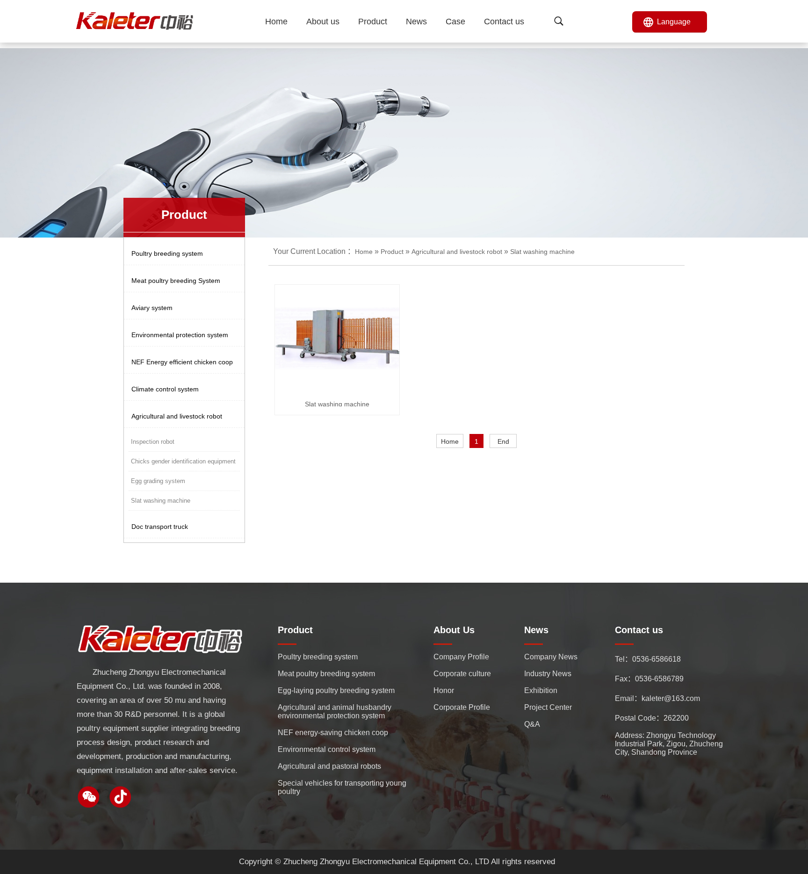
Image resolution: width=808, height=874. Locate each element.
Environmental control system (326, 749)
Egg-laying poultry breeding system (336, 690)
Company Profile (461, 657)
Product (372, 21)
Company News (550, 657)
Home (276, 21)
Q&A (532, 724)
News (416, 21)
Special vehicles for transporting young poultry (342, 787)
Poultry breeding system (318, 657)
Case (455, 21)
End (503, 441)
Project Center (548, 707)
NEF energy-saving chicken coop (333, 733)
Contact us (504, 21)
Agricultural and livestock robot (456, 251)
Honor (443, 690)
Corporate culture (462, 674)
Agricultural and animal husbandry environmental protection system (334, 711)
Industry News (547, 674)
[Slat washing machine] (339, 339)
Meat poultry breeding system (326, 674)
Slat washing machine (542, 251)
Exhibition (540, 690)
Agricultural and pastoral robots (329, 766)
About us (322, 21)
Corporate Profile (461, 707)
